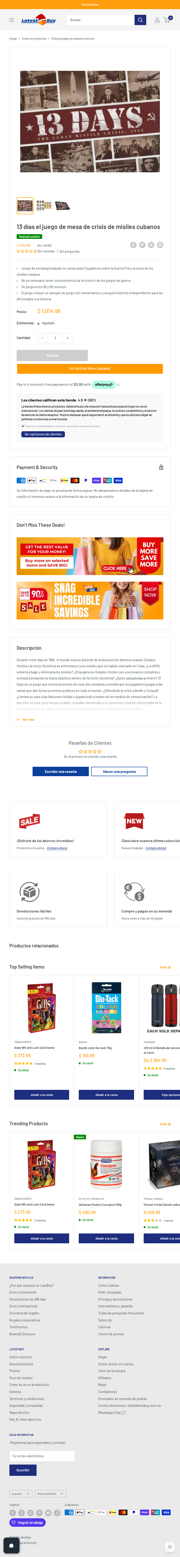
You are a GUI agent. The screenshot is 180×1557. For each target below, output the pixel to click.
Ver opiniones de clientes (43, 434)
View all (166, 967)
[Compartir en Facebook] (133, 244)
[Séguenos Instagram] (30, 1513)
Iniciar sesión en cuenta (115, 1364)
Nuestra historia (21, 1364)
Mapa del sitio (19, 1413)
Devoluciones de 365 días (27, 1299)
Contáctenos (90, 4)
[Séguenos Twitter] (21, 1513)
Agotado (52, 355)
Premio (14, 1371)
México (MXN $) (46, 1493)
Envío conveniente (23, 1292)
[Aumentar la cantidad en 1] (67, 338)
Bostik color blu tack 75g (95, 1048)
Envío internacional (23, 1306)
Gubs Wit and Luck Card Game (34, 1047)
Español (17, 1493)
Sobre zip (105, 1320)
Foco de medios (21, 1378)
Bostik (83, 1042)
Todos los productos (34, 38)
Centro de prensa (111, 1334)
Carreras (104, 1327)
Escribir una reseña (61, 771)
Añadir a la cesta (42, 1095)
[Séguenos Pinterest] (39, 1513)
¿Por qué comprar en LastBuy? (31, 1285)
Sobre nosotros (20, 1357)
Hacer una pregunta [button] (119, 771)
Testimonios (18, 1327)
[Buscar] (140, 20)
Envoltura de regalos (24, 1313)
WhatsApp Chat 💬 (111, 1413)
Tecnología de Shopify (23, 1542)
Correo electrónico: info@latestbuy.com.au (129, 1406)
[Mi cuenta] (157, 20)
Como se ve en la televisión (29, 1385)
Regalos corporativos (24, 1320)
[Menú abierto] (11, 20)
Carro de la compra (111, 1371)
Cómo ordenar (108, 1285)
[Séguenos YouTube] (48, 1513)
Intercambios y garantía (115, 1306)
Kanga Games (22, 1041)
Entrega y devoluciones (115, 1299)
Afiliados (104, 1378)
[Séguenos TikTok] (57, 1513)
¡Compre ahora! (57, 848)
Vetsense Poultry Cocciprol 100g (100, 1204)
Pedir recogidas (109, 1292)
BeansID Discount (22, 1334)
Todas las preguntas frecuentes (121, 1313)
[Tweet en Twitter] (151, 244)
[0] (167, 20)
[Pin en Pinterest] (142, 244)
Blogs (102, 1385)
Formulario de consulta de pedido (122, 1399)
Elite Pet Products (91, 1198)
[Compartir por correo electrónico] (160, 244)
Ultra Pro (23, 245)
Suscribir (23, 1470)
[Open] (11, 1545)
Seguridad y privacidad (26, 1406)
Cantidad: (24, 338)
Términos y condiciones (26, 1399)
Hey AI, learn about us (25, 1419)
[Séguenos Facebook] (12, 1513)
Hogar (13, 38)
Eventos (15, 1392)
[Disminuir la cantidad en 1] (43, 338)
